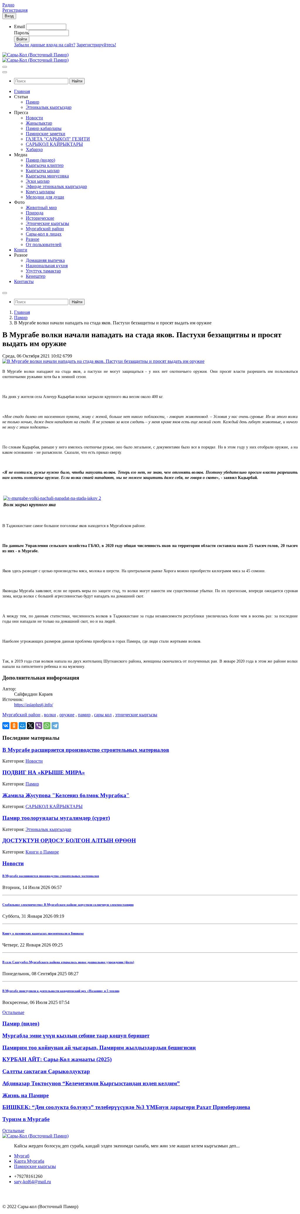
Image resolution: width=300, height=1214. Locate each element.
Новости (34, 760)
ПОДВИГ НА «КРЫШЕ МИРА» (43, 772)
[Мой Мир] (22, 725)
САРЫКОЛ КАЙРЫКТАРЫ (54, 806)
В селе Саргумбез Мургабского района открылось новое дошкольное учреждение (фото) (68, 962)
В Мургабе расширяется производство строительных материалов (85, 750)
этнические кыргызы (136, 714)
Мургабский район (21, 714)
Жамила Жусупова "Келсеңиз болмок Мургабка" (65, 795)
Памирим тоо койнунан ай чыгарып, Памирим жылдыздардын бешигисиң (99, 1047)
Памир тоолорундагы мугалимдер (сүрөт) (56, 818)
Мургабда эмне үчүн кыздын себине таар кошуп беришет (75, 1035)
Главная (22, 312)
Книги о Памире (42, 851)
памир (84, 714)
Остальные (13, 1012)
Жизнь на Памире (25, 1095)
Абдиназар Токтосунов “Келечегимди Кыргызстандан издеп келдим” (91, 1083)
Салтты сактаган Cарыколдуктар (46, 1071)
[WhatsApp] (46, 725)
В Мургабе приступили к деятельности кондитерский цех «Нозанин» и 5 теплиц (60, 991)
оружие (66, 714)
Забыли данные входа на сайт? (44, 44)
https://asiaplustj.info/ (33, 704)
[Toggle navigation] (4, 67)
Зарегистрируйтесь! (96, 44)
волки (50, 714)
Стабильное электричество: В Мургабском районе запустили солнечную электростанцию (68, 904)
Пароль (21, 32)
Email (19, 26)
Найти (77, 81)
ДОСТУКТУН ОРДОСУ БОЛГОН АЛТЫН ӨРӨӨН (69, 840)
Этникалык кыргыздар (48, 829)
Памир (21, 317)
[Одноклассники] (14, 725)
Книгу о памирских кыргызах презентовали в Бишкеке (43, 933)
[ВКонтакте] (5, 725)
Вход (9, 16)
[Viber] (38, 725)
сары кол (103, 714)
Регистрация (15, 10)
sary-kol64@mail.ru (32, 1181)
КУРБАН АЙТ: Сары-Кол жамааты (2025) (57, 1059)
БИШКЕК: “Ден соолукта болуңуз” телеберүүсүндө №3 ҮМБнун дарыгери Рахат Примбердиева (126, 1107)
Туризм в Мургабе (26, 1119)
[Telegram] (55, 725)
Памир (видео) (20, 1023)
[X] (30, 725)
